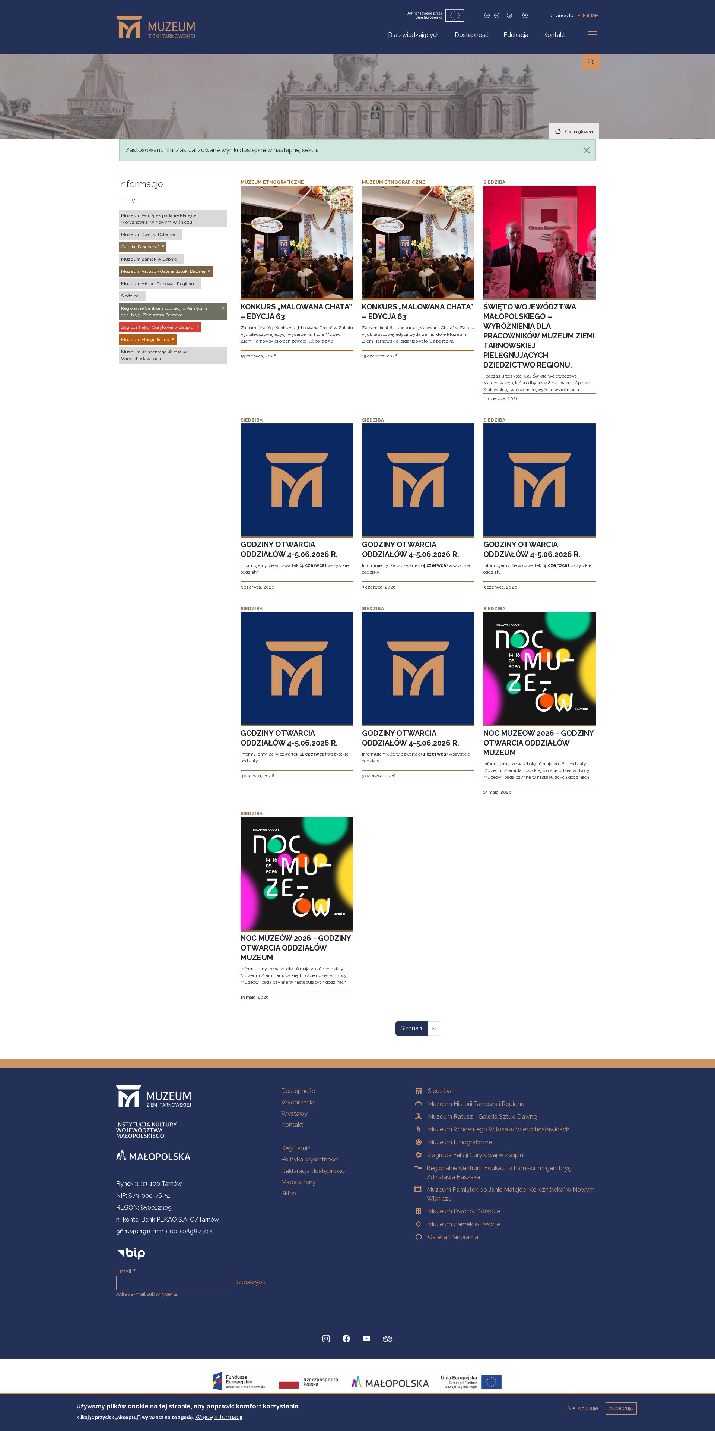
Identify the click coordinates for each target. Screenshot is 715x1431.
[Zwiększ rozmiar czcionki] (487, 15)
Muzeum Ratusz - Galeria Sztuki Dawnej (483, 1116)
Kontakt (554, 34)
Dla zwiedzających (414, 34)
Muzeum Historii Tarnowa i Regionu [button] (157, 283)
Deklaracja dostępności (313, 1171)
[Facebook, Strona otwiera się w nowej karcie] (346, 1339)
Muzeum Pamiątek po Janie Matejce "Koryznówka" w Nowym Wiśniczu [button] (158, 219)
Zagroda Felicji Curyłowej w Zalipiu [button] (157, 327)
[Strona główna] (158, 27)
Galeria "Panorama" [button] (140, 246)
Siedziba (439, 1090)
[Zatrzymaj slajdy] (525, 15)
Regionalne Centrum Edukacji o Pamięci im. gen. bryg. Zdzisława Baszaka (499, 1172)
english (588, 15)
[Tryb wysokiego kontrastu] (509, 15)
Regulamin (296, 1148)
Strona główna (579, 131)
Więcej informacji (218, 1416)
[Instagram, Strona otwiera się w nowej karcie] (326, 1339)
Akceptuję (621, 1408)
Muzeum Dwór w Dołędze (464, 1211)
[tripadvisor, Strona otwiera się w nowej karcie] (387, 1340)
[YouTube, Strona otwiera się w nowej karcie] (366, 1339)
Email (123, 1271)
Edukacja (515, 34)
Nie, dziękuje (583, 1408)
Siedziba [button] (130, 296)
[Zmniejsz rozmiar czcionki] (497, 15)
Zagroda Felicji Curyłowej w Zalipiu (475, 1155)
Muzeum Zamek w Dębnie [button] (149, 259)
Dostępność (472, 34)
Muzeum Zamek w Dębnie (464, 1224)
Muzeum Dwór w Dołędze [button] (148, 234)
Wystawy (294, 1113)
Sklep (288, 1193)
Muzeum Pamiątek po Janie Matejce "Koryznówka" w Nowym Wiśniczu (511, 1194)
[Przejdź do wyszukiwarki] (591, 62)
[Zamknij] (586, 150)
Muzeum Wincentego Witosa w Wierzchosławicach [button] (154, 355)
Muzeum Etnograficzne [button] (145, 339)
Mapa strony (298, 1182)
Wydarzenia (297, 1102)
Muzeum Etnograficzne (460, 1142)
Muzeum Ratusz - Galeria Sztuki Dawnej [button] (163, 271)
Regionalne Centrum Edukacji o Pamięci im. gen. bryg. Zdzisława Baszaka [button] (165, 312)
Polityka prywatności (310, 1159)
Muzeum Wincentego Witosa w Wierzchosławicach (498, 1129)
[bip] (131, 1253)
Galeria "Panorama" (454, 1237)
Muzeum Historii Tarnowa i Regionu (476, 1103)
